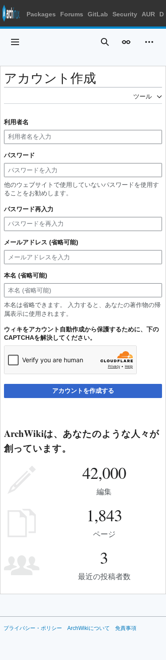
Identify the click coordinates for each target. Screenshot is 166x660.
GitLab (98, 14)
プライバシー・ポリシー (33, 628)
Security (124, 14)
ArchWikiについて (88, 628)
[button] (15, 42)
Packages (41, 14)
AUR (148, 14)
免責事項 (125, 628)
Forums (71, 14)
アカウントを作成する (83, 390)
